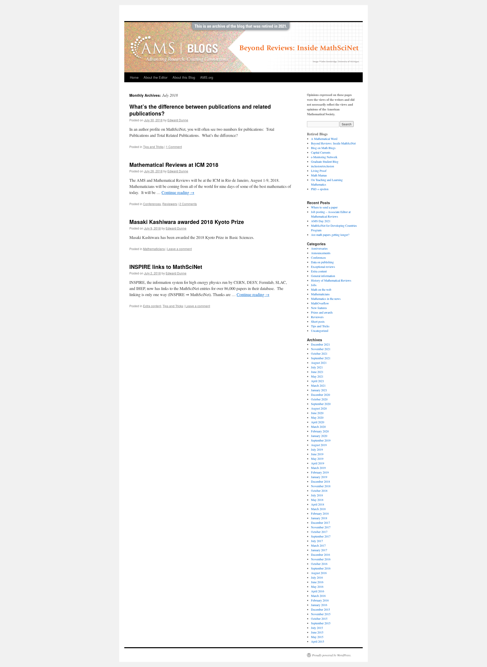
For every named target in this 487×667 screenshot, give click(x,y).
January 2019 (319, 477)
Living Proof (318, 171)
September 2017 (321, 536)
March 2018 (318, 509)
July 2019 (317, 449)
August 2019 (319, 445)
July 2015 (317, 628)
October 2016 (319, 564)
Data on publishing (322, 262)
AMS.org (206, 77)
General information (323, 276)
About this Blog (183, 77)
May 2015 (317, 637)
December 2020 (320, 395)
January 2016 (319, 605)
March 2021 (318, 385)
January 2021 (319, 390)
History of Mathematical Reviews (331, 280)
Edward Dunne (177, 120)
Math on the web (321, 289)
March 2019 (318, 468)
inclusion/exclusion (322, 166)
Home (134, 77)
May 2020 (317, 417)
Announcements (321, 253)
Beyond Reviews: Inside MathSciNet (333, 143)
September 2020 (321, 404)
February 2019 (320, 472)
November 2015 (321, 614)
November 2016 (321, 559)
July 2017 (317, 541)
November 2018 (321, 486)
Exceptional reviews (323, 267)
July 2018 (317, 495)
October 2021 (319, 353)
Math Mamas (319, 175)
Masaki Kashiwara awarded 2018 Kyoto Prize (186, 221)
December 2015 (320, 609)
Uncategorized (319, 331)
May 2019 (317, 459)
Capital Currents (321, 152)
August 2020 (319, 408)
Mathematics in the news (326, 299)
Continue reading (178, 192)
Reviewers (169, 204)
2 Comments (188, 204)
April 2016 (317, 591)
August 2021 (319, 363)
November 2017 (321, 527)
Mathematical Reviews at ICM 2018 (173, 164)
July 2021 (317, 367)
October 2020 (319, 399)
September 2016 (321, 568)
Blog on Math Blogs (323, 148)
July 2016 (317, 577)
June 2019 (317, 454)
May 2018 (317, 500)
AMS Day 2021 (321, 221)
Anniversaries (319, 248)
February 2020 (320, 431)
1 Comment (174, 146)
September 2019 (321, 440)
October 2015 (319, 618)
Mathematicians (154, 249)
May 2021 (317, 376)
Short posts (318, 321)
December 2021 (320, 344)
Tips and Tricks (153, 146)
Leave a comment (179, 249)
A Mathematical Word (324, 139)
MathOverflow (320, 303)
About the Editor (155, 77)
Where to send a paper (324, 207)
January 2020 (319, 436)
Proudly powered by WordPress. (331, 655)
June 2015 (317, 632)
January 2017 (319, 550)
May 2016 (317, 586)
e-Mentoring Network (324, 157)
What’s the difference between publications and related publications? (200, 110)
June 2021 (317, 372)
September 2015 (321, 623)
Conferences (152, 204)
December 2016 (320, 554)
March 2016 (318, 596)
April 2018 (317, 504)
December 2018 (320, 481)
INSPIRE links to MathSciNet (165, 266)
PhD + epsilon (319, 189)
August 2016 (319, 573)
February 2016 (320, 600)
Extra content (152, 306)
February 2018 (320, 513)
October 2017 (319, 532)
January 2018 (319, 518)
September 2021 (321, 358)
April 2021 (317, 381)
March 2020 (318, 427)
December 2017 (320, 522)
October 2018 (319, 491)
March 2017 (318, 545)
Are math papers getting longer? (330, 235)
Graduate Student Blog (324, 161)
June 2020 (317, 413)
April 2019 (317, 463)
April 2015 (317, 641)
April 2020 (317, 422)
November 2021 (321, 349)
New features (319, 308)
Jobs (314, 285)
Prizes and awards (322, 312)
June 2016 (317, 582)
